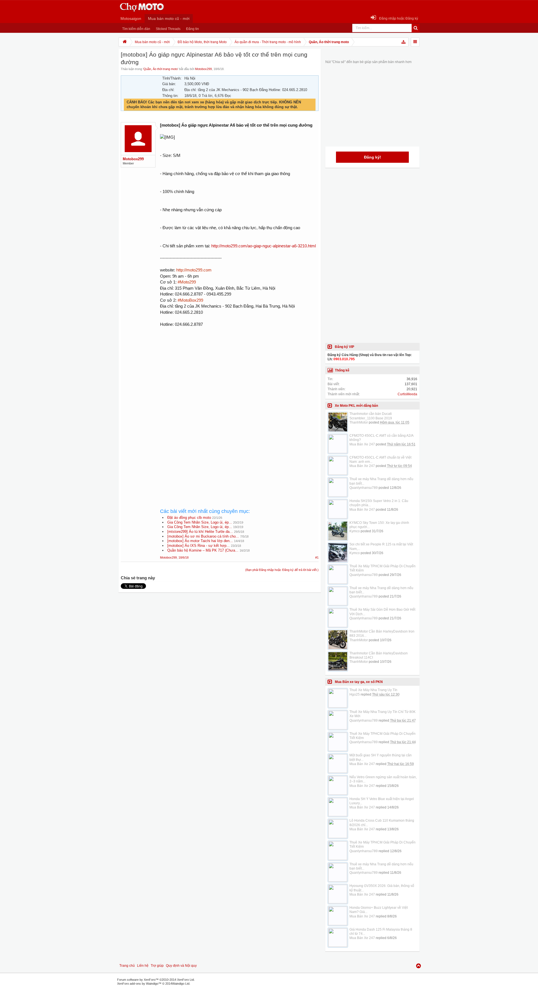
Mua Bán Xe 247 (362, 444)
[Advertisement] (239, 378)
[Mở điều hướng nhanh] (404, 42)
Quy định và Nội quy (181, 966)
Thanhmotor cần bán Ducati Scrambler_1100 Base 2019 (370, 416)
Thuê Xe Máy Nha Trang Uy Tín (373, 690)
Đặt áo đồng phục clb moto (189, 517)
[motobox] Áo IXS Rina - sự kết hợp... (198, 545)
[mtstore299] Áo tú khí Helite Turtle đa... (200, 531)
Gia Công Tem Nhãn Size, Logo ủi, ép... (199, 522)
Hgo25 (354, 694)
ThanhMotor (358, 422)
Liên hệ (143, 966)
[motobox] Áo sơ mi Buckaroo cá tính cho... (203, 536)
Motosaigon (130, 18)
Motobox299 (203, 69)
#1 (317, 557)
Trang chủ (127, 966)
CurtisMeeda (407, 394)
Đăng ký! (372, 157)
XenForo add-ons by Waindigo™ (139, 983)
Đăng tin (192, 29)
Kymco (354, 531)
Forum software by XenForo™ (156, 979)
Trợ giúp (157, 966)
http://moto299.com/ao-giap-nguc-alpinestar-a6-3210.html (263, 245)
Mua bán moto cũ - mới (168, 18)
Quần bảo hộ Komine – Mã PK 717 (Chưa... (202, 550)
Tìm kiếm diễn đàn (136, 29)
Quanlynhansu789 (363, 488)
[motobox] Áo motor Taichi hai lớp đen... (200, 541)
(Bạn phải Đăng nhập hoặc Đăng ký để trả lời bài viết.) (282, 569)
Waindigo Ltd (180, 983)
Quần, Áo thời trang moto (160, 69)
